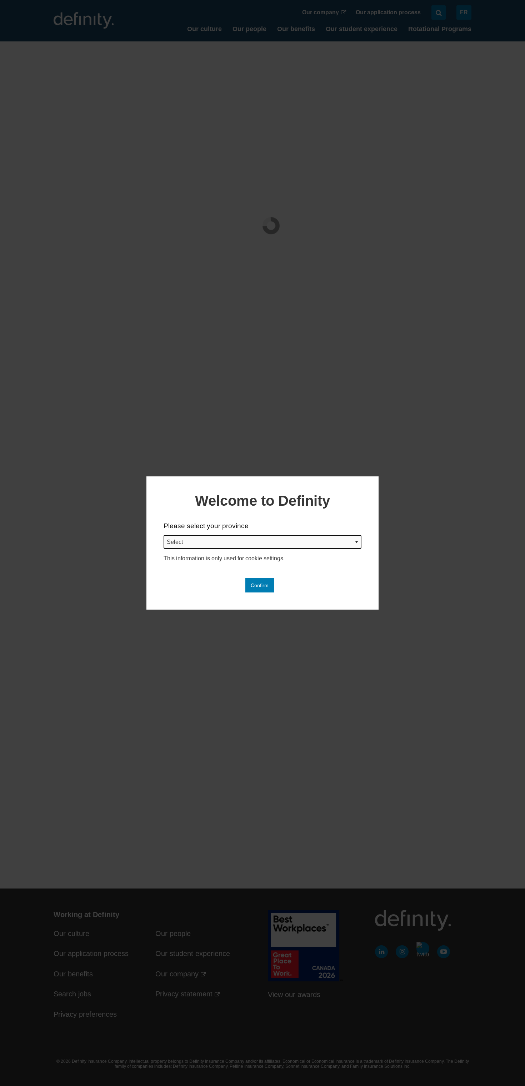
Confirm (260, 585)
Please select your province (206, 526)
